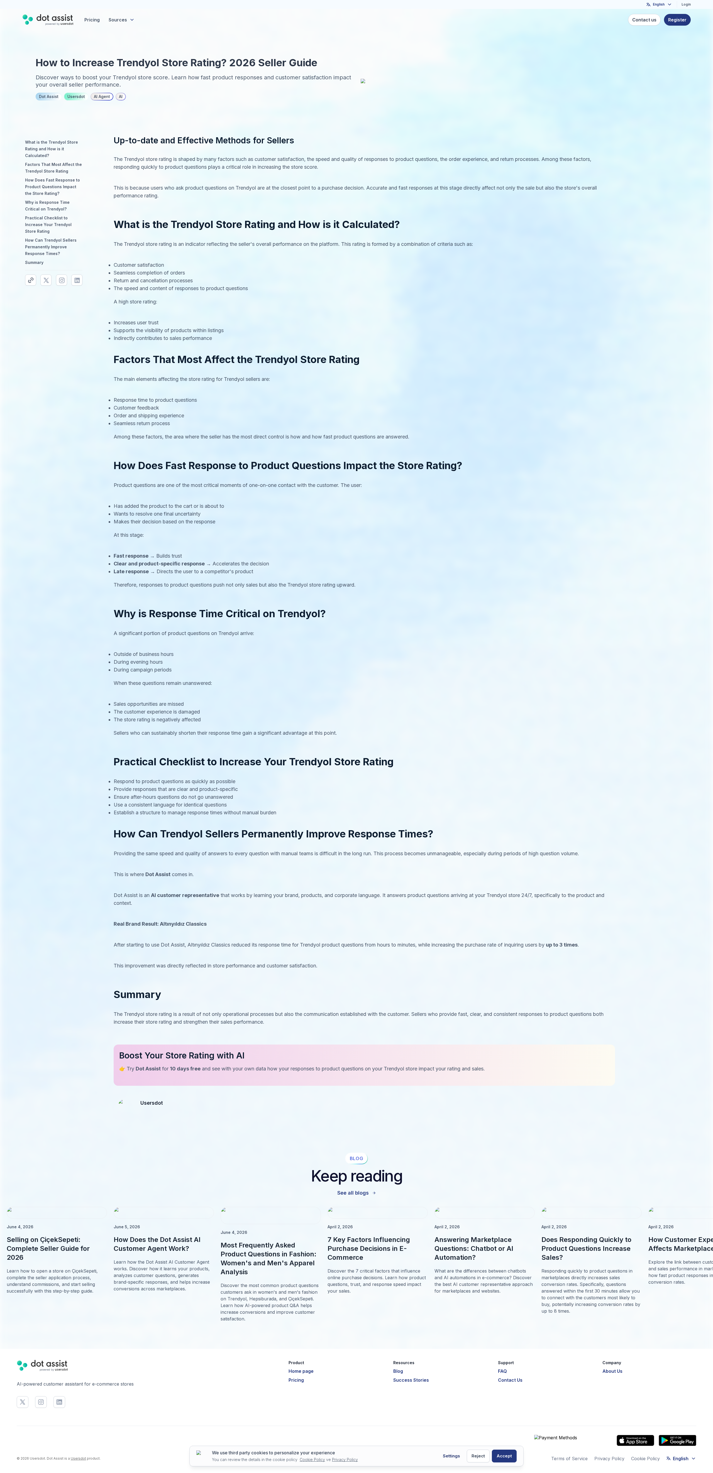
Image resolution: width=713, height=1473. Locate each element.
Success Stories (411, 1380)
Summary (34, 262)
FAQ (502, 1371)
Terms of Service (569, 1458)
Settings (451, 1456)
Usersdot (78, 1458)
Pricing (92, 20)
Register (677, 20)
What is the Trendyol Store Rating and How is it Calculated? (51, 149)
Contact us (644, 20)
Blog (398, 1371)
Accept (504, 1456)
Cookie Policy (645, 1458)
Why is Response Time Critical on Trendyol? (47, 205)
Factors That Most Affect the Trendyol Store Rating (53, 167)
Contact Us (510, 1380)
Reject (478, 1456)
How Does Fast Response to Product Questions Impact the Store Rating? (52, 187)
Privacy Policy (609, 1458)
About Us (612, 1371)
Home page (301, 1371)
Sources (118, 20)
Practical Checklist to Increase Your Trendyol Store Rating (48, 224)
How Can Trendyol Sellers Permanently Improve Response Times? (51, 247)
